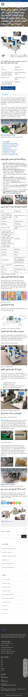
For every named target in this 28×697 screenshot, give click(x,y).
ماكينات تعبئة (4, 605)
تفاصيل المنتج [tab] (5, 94)
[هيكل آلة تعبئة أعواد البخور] (25, 42)
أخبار (2, 666)
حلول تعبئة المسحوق (5, 645)
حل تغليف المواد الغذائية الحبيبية (8, 563)
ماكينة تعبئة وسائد (5, 420)
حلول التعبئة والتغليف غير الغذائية (8, 567)
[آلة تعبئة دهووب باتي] (3, 42)
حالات (2, 664)
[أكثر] (19, 503)
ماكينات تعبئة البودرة (6, 583)
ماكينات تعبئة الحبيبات (6, 579)
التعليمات (2, 668)
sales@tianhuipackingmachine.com (8, 685)
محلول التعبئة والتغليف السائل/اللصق (9, 556)
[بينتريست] (11, 503)
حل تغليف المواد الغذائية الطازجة (7, 647)
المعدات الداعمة (5, 609)
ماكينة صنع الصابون (8, 521)
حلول (2, 660)
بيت (1, 658)
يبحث (24, 536)
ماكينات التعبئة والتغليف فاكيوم (8, 598)
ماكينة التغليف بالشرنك (6, 602)
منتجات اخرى (4, 613)
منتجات (2, 662)
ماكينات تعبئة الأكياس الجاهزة (7, 594)
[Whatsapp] (17, 503)
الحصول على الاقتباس (8, 88)
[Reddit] (14, 503)
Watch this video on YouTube (8, 135)
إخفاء (4, 141)
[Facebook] (2, 503)
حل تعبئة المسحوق (5, 559)
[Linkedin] (8, 503)
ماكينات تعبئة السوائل (6, 587)
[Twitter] (5, 503)
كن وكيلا (2, 670)
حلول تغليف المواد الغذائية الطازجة (8, 548)
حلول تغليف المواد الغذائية (7, 552)
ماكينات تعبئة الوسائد (6, 590)
